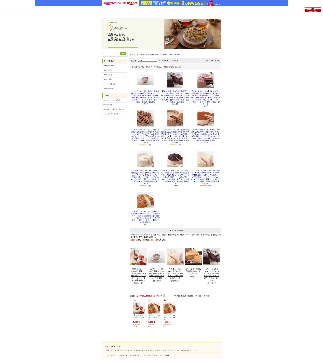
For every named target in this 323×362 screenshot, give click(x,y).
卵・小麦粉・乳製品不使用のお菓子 (151, 54)
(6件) (209, 186)
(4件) (149, 145)
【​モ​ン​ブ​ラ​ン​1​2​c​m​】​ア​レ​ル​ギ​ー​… (169, 317)
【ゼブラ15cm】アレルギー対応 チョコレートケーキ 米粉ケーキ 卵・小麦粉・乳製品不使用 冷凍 (156, 273)
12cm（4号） (108, 70)
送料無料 (175, 61)
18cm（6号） (108, 79)
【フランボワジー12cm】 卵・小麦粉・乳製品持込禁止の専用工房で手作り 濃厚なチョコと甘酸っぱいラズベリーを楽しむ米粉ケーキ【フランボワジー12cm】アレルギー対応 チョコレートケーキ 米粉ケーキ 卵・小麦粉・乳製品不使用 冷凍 (205, 97)
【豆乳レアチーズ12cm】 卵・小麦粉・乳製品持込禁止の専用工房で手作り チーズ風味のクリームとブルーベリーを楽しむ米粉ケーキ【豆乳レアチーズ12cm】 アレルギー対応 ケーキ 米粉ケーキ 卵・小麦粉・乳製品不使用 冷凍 (175, 177)
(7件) (149, 186)
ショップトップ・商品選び (112, 100)
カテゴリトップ (134, 54)
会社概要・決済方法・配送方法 (114, 109)
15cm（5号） (108, 75)
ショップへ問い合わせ (111, 114)
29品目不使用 (108, 88)
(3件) (179, 145)
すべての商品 (108, 105)
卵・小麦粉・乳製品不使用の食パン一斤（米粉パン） (193, 271)
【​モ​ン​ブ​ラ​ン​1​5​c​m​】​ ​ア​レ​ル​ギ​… (154, 317)
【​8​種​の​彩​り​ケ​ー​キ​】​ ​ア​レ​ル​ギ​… (139, 317)
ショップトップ (110, 355)
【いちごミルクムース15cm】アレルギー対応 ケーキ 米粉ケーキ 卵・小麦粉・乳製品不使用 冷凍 (175, 273)
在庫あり (165, 61)
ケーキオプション (109, 84)
